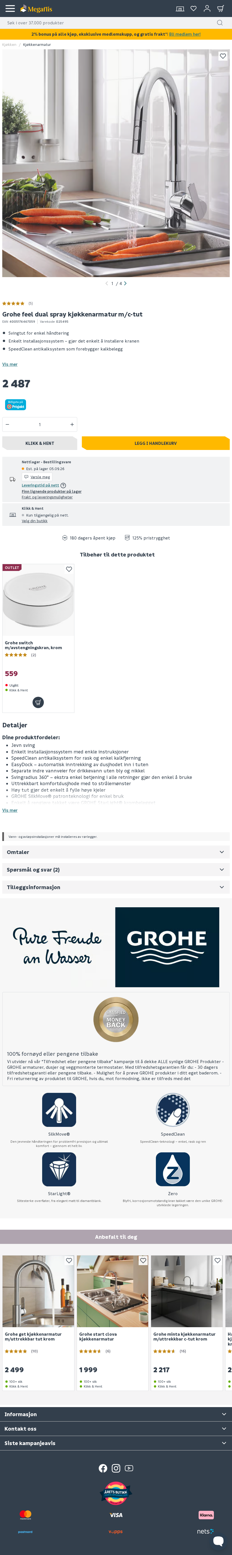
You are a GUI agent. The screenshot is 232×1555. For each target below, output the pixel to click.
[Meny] (10, 8)
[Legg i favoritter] (222, 56)
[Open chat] (218, 1541)
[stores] (180, 8)
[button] (219, 22)
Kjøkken (9, 44)
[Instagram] (116, 1468)
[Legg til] (38, 702)
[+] (72, 424)
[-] (7, 424)
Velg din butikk (35, 520)
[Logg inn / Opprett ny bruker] (207, 8)
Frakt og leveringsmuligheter (47, 496)
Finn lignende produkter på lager (51, 491)
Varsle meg (40, 476)
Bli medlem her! (185, 34)
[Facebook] (103, 1468)
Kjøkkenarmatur (37, 44)
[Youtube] (129, 1468)
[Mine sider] (193, 8)
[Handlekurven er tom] (220, 8)
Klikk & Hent (39, 443)
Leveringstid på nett (40, 485)
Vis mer (10, 364)
